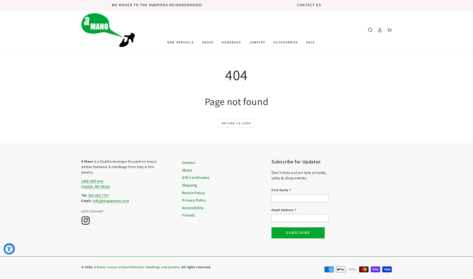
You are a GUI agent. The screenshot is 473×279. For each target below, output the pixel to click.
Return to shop (236, 123)
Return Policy (193, 192)
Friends (188, 215)
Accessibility (193, 207)
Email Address (284, 210)
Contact (188, 162)
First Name (281, 190)
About (187, 170)
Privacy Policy (194, 200)
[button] (370, 30)
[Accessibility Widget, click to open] (9, 248)
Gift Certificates (196, 177)
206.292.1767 (98, 195)
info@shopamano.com (111, 200)
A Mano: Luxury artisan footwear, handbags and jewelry (137, 267)
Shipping (189, 185)
